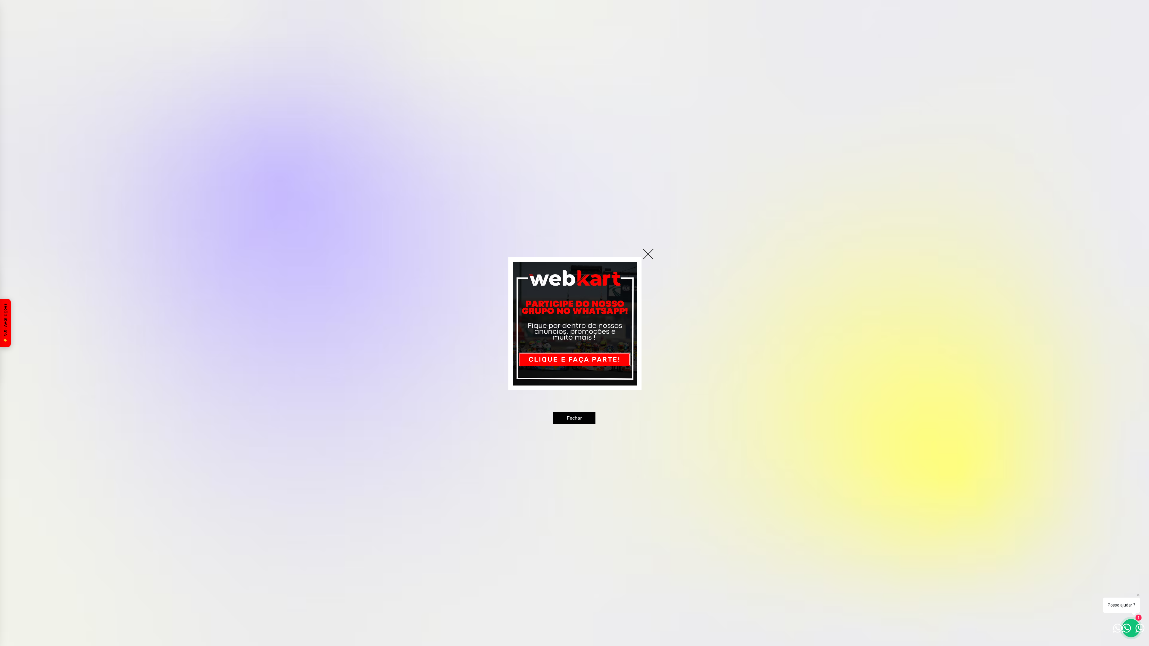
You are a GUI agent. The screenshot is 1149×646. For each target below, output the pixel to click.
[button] (648, 254)
